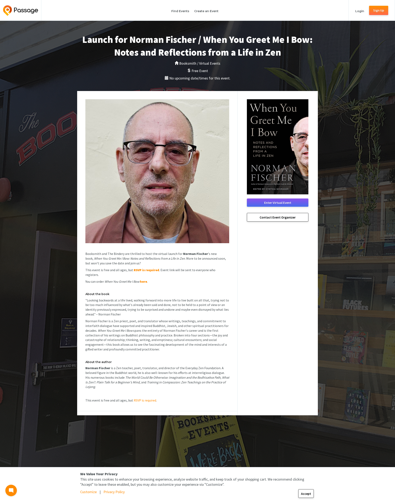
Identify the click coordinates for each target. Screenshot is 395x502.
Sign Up (378, 10)
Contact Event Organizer (278, 217)
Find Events (180, 11)
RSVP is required (145, 400)
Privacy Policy (114, 491)
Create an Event (206, 11)
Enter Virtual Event (277, 203)
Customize (88, 491)
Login (359, 11)
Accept (306, 493)
